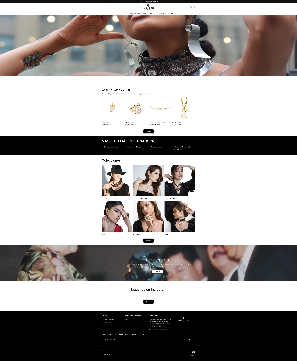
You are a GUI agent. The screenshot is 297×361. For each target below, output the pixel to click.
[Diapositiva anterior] (145, 78)
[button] (103, 7)
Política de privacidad (108, 319)
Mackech (193, 355)
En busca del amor (140, 198)
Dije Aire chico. (106, 122)
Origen (104, 198)
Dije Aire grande (176, 122)
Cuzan (127, 319)
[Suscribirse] (130, 339)
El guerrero (137, 234)
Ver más (157, 271)
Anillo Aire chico (129, 122)
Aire (103, 234)
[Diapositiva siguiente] (152, 78)
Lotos (167, 234)
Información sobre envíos (109, 325)
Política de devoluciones (108, 322)
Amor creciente (170, 198)
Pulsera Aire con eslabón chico (157, 122)
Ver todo (148, 131)
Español (105, 354)
